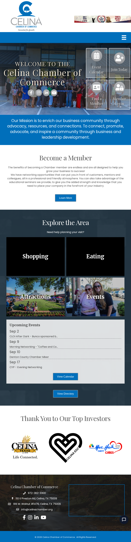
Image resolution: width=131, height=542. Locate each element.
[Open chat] (123, 519)
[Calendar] (96, 57)
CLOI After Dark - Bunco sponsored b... (34, 336)
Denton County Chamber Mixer (29, 357)
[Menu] (124, 37)
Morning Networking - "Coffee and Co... (34, 347)
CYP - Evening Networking (26, 367)
